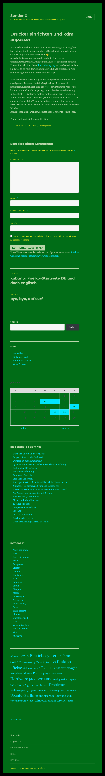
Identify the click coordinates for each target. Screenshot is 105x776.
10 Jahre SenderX (21, 504)
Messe (16, 593)
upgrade (61, 695)
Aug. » (65, 428)
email (37, 668)
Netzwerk (18, 600)
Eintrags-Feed (20, 357)
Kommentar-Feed (22, 360)
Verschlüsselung (21, 625)
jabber (32, 679)
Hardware (18, 575)
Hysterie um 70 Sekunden (26, 496)
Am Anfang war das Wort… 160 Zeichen (32, 493)
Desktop (64, 662)
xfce (15, 632)
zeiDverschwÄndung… (24, 471)
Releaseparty (19, 603)
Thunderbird (19, 610)
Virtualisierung (20, 628)
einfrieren (28, 668)
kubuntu (17, 582)
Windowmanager (45, 700)
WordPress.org (20, 364)
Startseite (15, 735)
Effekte (16, 668)
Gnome (16, 571)
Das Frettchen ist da (23, 518)
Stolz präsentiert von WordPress (33, 768)
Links (13, 685)
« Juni (24, 428)
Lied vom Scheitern (23, 478)
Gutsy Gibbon (56, 674)
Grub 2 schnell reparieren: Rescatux (31, 521)
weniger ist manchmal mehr (27, 461)
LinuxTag (23, 685)
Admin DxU (19, 126)
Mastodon (15, 719)
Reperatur (32, 691)
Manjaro (17, 589)
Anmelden (18, 353)
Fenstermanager (64, 668)
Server (16, 607)
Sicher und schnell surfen (26, 500)
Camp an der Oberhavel (24, 507)
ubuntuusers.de (45, 695)
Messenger (18, 596)
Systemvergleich (56, 690)
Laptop (72, 679)
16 (74, 406)
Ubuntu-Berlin (22, 696)
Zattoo (70, 701)
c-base (65, 656)
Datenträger (43, 662)
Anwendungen (20, 550)
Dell (54, 662)
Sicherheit (42, 690)
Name (14, 198)
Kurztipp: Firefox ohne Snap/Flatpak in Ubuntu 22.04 (40, 482)
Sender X (18, 15)
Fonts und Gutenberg (24, 475)
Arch (15, 553)
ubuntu (16, 614)
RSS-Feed (15, 760)
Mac (37, 685)
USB (15, 621)
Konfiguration (60, 679)
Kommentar (17, 159)
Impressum (16, 741)
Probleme (57, 685)
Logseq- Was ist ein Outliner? (28, 457)
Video (30, 700)
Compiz (15, 662)
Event (16, 560)
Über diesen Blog (19, 747)
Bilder (13, 754)
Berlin (24, 656)
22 (64, 412)
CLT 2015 (17, 511)
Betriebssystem (44, 655)
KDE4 (48, 679)
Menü (89, 17)
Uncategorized (45, 126)
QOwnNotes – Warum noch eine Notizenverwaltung (39, 464)
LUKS (32, 685)
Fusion (37, 673)
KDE (15, 578)
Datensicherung (21, 557)
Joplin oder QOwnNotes (25, 468)
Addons (14, 656)
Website (14, 223)
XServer (62, 700)
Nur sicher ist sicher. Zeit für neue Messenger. (36, 486)
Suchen (14, 322)
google (46, 673)
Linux (16, 585)
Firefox (16, 568)
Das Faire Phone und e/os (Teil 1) (29, 453)
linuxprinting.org (46, 65)
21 (55, 412)
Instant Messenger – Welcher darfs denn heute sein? (40, 489)
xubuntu (17, 636)
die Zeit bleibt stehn (23, 514)
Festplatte (18, 564)
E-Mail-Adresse (19, 211)
